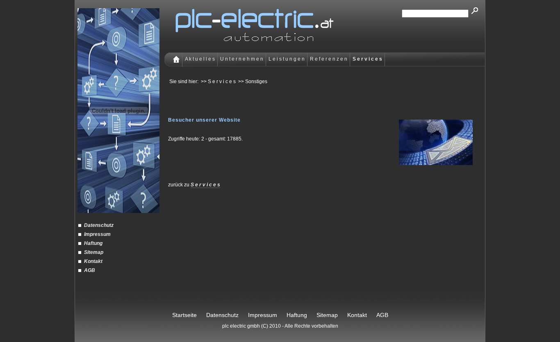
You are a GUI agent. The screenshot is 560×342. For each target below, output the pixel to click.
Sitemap (93, 252)
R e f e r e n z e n (328, 59)
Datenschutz (99, 225)
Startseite (184, 315)
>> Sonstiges (252, 81)
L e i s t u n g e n (287, 59)
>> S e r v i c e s (218, 81)
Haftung (93, 243)
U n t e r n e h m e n (241, 59)
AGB (89, 270)
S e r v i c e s (205, 185)
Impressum (97, 234)
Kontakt (93, 261)
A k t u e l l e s (200, 59)
